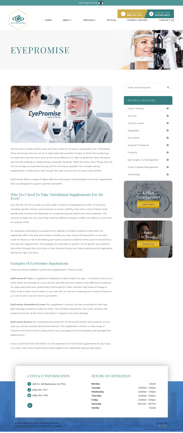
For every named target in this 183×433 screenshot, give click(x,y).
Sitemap (58, 426)
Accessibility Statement (26, 426)
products (132, 152)
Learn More (148, 204)
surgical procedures (138, 145)
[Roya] (161, 426)
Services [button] (88, 20)
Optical (111, 20)
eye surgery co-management (143, 159)
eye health (134, 137)
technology (134, 174)
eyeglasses (133, 130)
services (132, 115)
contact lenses (136, 123)
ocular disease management (143, 167)
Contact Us (166, 20)
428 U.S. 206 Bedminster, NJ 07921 (49, 384)
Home (48, 20)
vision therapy (136, 108)
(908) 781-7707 (134, 15)
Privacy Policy (45, 426)
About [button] (67, 20)
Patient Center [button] (137, 20)
